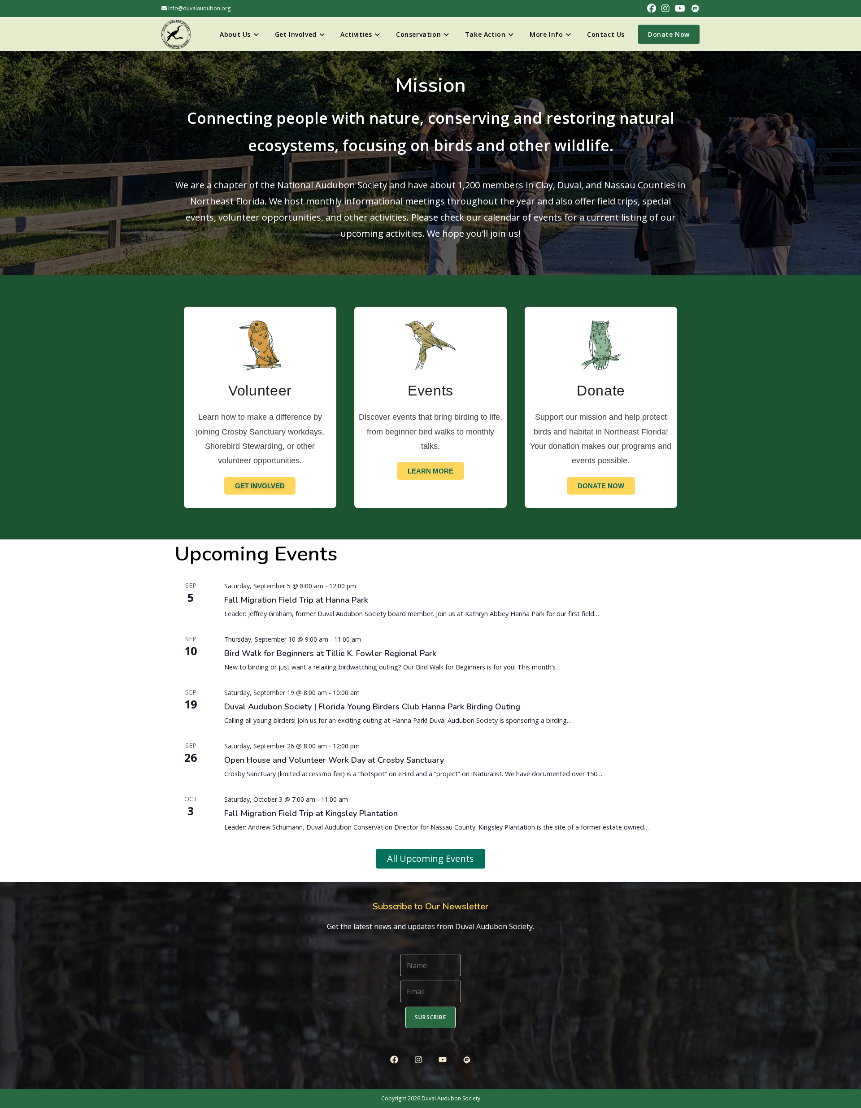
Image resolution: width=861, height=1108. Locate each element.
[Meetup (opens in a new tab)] (694, 8)
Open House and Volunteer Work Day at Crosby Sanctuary (334, 760)
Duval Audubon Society (451, 1098)
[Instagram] (418, 1059)
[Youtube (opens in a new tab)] (680, 8)
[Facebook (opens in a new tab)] (651, 8)
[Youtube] (442, 1059)
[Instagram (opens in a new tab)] (665, 8)
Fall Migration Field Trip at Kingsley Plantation (311, 813)
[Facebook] (394, 1059)
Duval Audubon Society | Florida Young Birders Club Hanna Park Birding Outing (372, 706)
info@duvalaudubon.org (198, 8)
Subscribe (430, 1017)
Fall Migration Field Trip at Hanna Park (296, 600)
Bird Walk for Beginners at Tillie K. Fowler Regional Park (330, 653)
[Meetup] (467, 1059)
